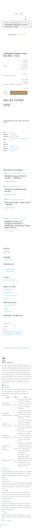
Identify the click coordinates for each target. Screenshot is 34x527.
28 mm (25, 138)
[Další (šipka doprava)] (2, 526)
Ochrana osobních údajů (10, 295)
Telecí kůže (13, 134)
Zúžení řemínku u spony (12, 84)
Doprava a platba (7, 292)
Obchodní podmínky (8, 289)
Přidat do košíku (18, 92)
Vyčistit (26, 88)
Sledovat (12, 269)
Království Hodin (7, 311)
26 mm (21, 138)
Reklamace (6, 298)
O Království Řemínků (9, 305)
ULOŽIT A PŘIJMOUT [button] (7, 520)
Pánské (12, 146)
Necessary (6, 385)
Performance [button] (5, 479)
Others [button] (3, 511)
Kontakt (5, 308)
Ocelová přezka (15, 148)
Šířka (5, 66)
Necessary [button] (4, 384)
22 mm (12, 138)
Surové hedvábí (15, 136)
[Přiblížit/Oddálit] (0, 524)
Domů (7, 22)
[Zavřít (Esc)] (5, 524)
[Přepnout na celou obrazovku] (2, 524)
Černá (12, 132)
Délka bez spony (9, 75)
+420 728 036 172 (8, 260)
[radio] (25, 60)
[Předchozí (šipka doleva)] (0, 526)
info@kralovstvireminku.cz (10, 280)
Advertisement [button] (5, 500)
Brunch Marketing (24, 348)
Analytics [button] (4, 488)
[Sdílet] (3, 524)
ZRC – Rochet (14, 150)
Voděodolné (15, 22)
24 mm (17, 138)
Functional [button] (4, 468)
